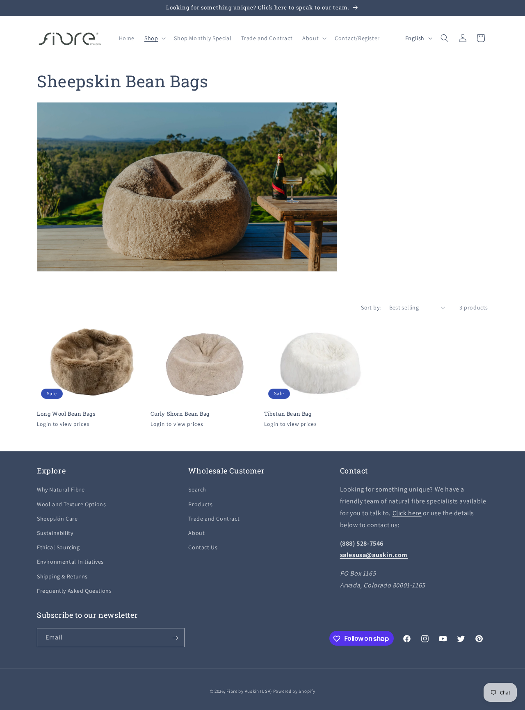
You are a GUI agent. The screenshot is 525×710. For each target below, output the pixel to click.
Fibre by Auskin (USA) (249, 691)
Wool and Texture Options (71, 504)
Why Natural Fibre (60, 490)
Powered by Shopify (294, 691)
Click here (407, 513)
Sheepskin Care (57, 518)
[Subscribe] (175, 638)
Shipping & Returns (62, 576)
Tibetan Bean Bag (288, 413)
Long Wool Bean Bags (66, 413)
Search (197, 490)
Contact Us (202, 547)
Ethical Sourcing (58, 547)
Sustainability (55, 533)
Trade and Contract (214, 518)
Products (200, 504)
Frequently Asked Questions (74, 590)
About (196, 533)
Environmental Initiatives (70, 562)
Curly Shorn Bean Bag (180, 413)
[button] (154, 38)
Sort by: (371, 307)
